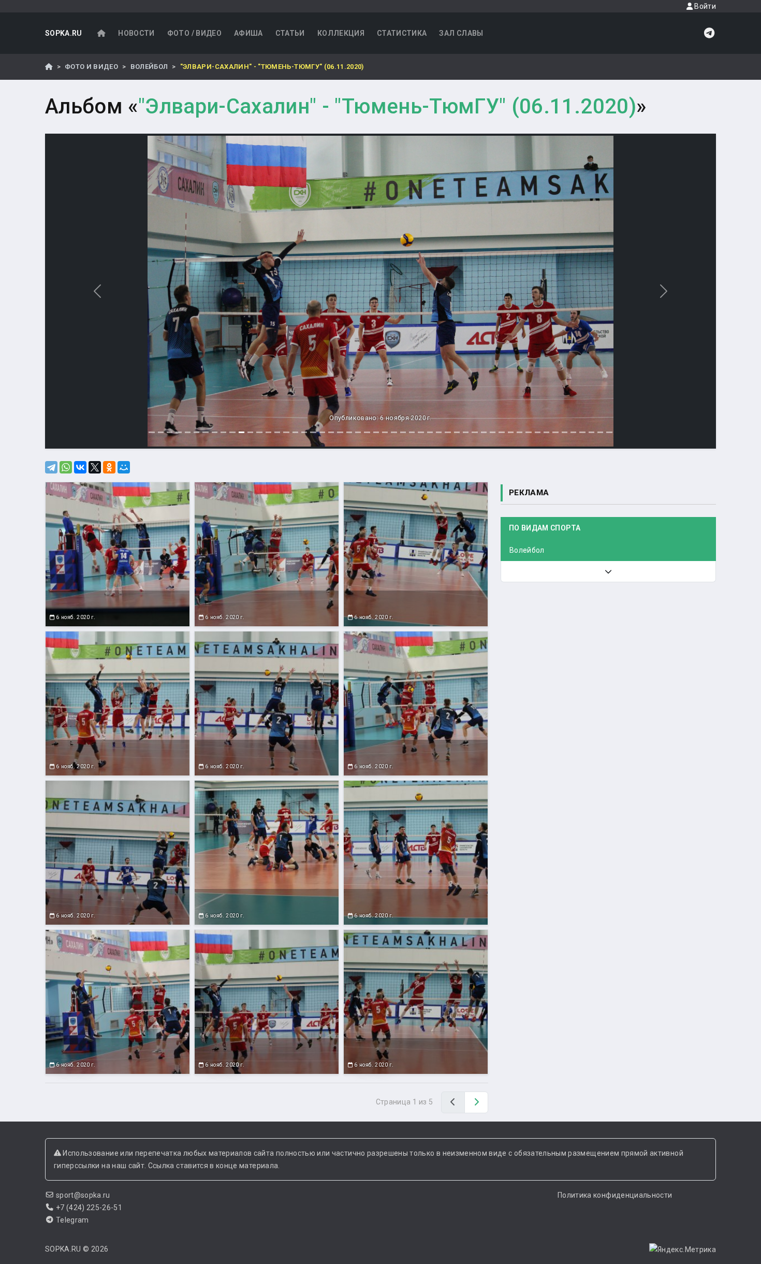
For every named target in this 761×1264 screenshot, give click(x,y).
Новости (136, 33)
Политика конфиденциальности (615, 1195)
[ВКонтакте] (80, 467)
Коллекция (340, 33)
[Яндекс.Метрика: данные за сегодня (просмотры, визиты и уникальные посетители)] (682, 1249)
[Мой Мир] (124, 467)
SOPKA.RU (63, 33)
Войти (704, 6)
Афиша (248, 33)
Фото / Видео (194, 33)
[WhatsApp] (66, 467)
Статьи (290, 33)
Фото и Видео (91, 66)
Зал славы (461, 33)
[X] (95, 467)
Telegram (72, 1220)
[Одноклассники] (109, 467)
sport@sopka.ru (83, 1195)
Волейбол (149, 66)
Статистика (402, 33)
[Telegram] (51, 467)
